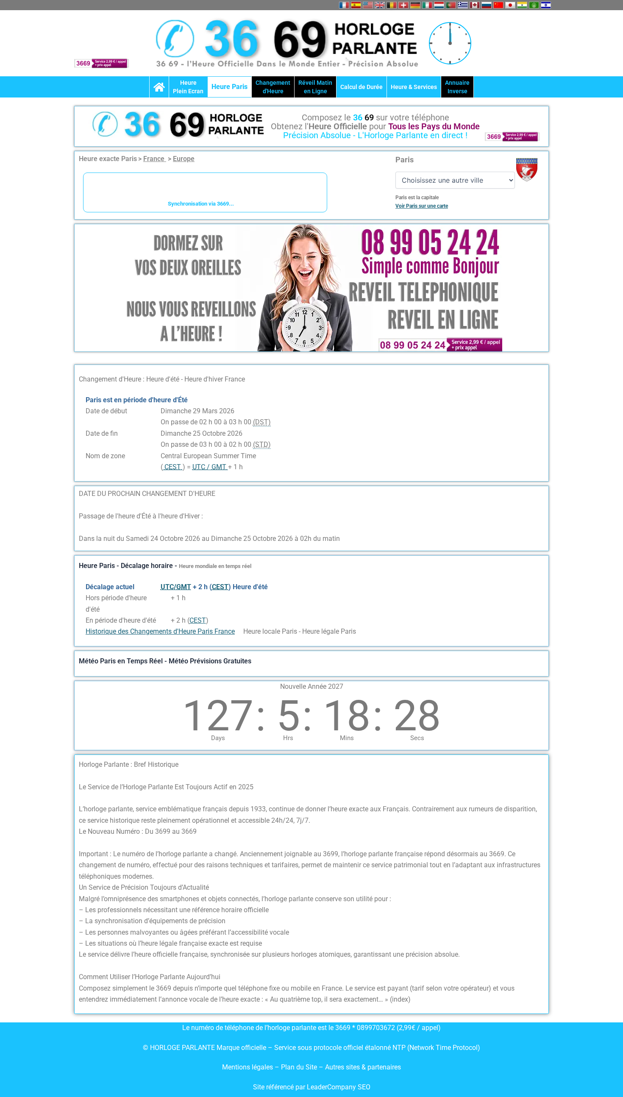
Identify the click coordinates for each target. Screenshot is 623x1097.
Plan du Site (300, 1067)
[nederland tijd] (439, 5)
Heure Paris (229, 87)
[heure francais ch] (403, 5)
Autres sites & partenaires (363, 1067)
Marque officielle (241, 1048)
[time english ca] (475, 5)
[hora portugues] (451, 5)
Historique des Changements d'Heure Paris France (160, 631)
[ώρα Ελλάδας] (463, 5)
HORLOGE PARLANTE (182, 1048)
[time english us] (368, 5)
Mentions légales (247, 1067)
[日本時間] (510, 5)
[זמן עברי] (546, 5)
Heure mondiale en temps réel (215, 566)
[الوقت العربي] (534, 5)
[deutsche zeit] (415, 5)
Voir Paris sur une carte (421, 206)
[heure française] (344, 5)
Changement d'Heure (273, 87)
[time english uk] (380, 5)
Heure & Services (414, 87)
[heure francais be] (392, 5)
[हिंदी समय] (522, 5)
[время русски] (486, 5)
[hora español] (356, 5)
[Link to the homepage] (159, 86)
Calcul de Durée (361, 87)
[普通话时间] (498, 5)
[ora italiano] (427, 5)
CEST (197, 620)
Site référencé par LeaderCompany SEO (311, 1087)
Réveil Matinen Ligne (315, 87)
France (154, 159)
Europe (184, 159)
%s (165, 598)
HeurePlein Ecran (188, 87)
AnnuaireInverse (457, 87)
